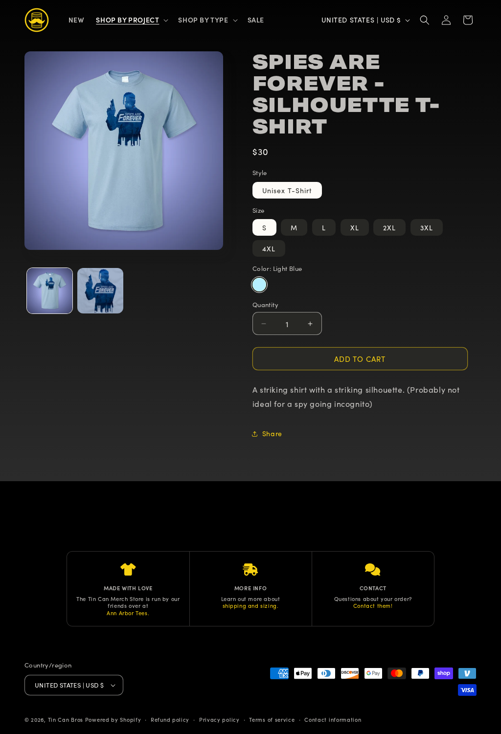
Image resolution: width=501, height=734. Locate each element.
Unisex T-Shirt (287, 190)
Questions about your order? (373, 598)
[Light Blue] (259, 284)
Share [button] (272, 433)
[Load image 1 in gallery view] (49, 290)
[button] (131, 19)
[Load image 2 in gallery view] (100, 290)
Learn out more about (250, 598)
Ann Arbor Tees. (128, 613)
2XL (389, 227)
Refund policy (170, 719)
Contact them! (373, 605)
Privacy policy (219, 719)
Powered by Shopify (113, 719)
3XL (426, 227)
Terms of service (272, 719)
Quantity (265, 304)
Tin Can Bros (65, 719)
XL (354, 227)
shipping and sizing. (251, 605)
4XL (268, 248)
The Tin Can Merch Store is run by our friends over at (128, 602)
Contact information (332, 719)
